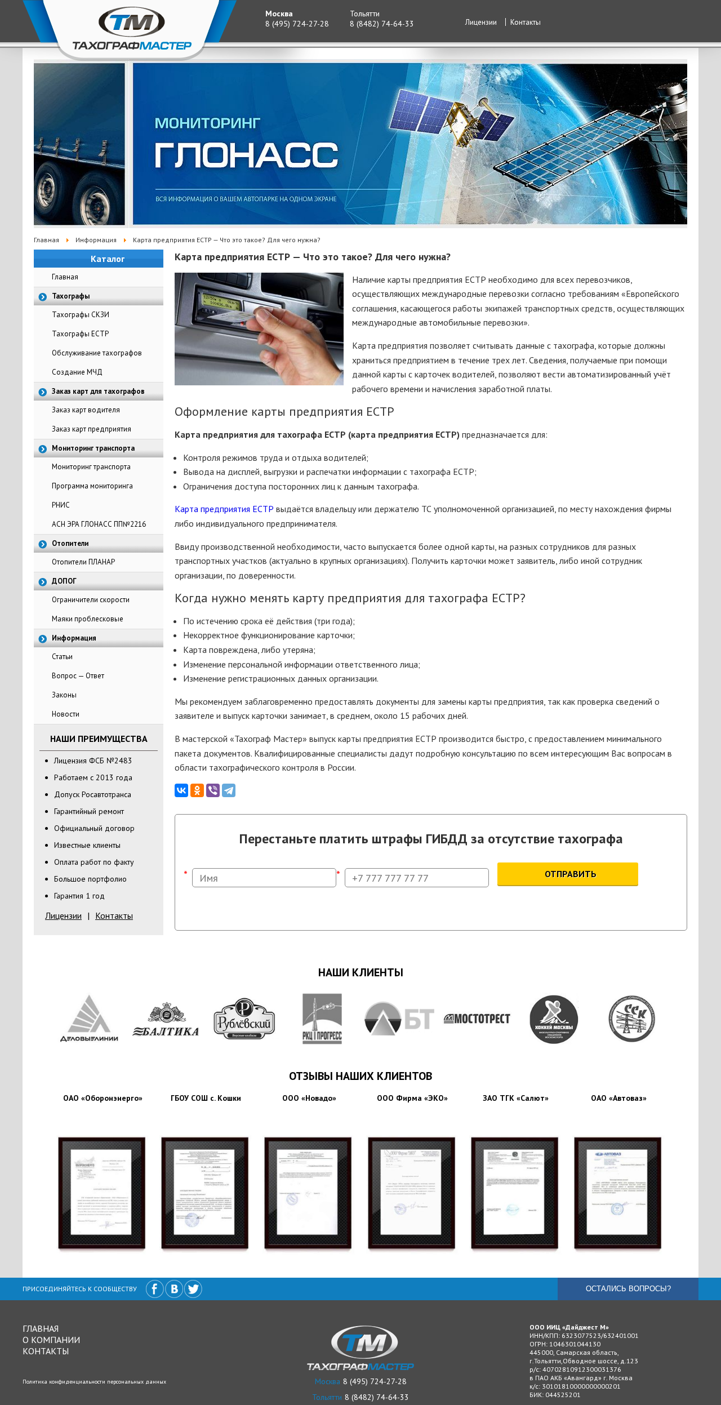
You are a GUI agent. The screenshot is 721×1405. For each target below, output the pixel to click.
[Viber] (213, 790)
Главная (65, 277)
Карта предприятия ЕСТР (224, 508)
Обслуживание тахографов (97, 353)
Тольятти (365, 13)
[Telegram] (228, 790)
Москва (279, 13)
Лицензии (481, 22)
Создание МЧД (77, 372)
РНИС (61, 505)
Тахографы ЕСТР (80, 334)
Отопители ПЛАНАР (83, 562)
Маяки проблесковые (87, 619)
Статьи (62, 656)
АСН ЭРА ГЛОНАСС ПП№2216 (99, 524)
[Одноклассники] (197, 790)
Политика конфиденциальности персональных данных (94, 1381)
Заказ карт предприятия (91, 429)
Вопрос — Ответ (78, 676)
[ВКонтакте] (181, 790)
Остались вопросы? (628, 1288)
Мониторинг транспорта (91, 467)
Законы (64, 695)
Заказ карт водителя (86, 410)
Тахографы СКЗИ (80, 314)
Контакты (525, 22)
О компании (51, 1339)
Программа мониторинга (92, 486)
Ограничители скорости (91, 599)
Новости (65, 714)
